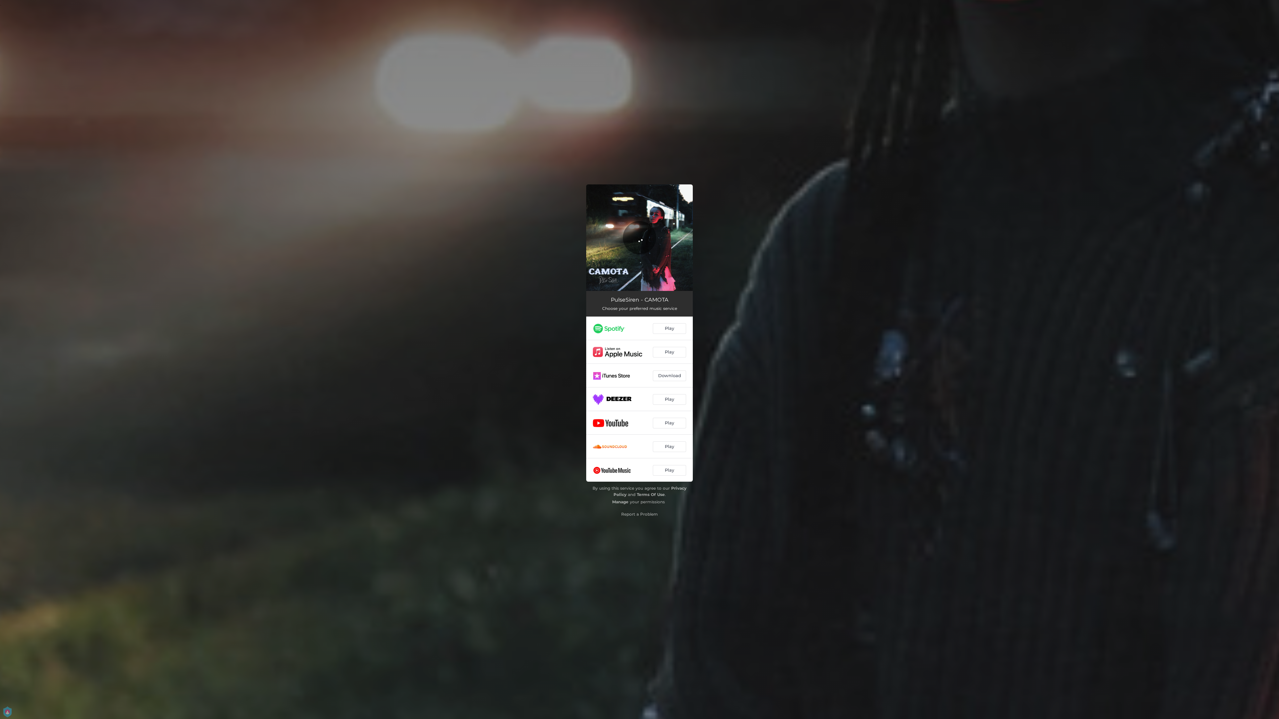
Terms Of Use (651, 494)
